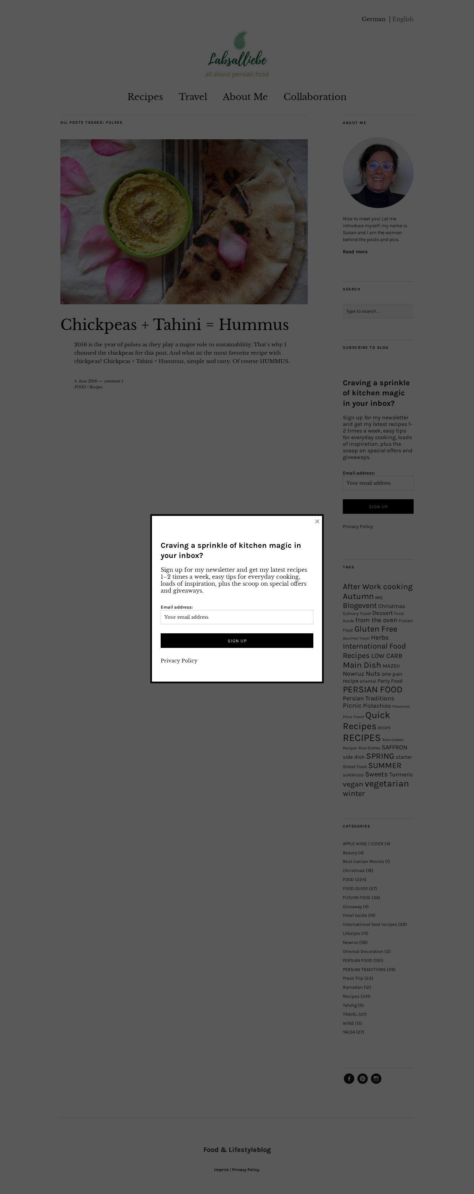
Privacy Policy (179, 661)
